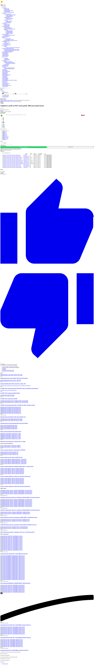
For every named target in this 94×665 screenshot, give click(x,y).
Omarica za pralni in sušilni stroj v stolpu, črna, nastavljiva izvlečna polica (15, 476)
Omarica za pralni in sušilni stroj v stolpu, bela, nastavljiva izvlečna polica (15, 486)
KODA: (1, 109)
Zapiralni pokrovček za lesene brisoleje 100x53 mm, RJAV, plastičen (14, 423)
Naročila (3, 91)
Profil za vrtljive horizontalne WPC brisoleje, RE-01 (10, 431)
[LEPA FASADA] (1, 110)
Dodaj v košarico (3, 145)
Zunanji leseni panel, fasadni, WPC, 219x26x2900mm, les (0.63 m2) (14, 553)
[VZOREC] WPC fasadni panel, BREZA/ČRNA (10, 393)
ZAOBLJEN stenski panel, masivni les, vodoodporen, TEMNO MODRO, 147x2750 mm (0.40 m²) (20, 497)
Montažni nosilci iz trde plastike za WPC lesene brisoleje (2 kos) (13, 416)
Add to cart (2, 151)
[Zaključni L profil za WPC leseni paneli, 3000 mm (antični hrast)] (10, 101)
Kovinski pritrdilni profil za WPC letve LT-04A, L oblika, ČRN (13, 383)
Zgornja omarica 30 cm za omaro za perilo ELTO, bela (11, 457)
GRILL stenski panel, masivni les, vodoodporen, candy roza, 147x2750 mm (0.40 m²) (17, 532)
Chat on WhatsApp (24, 147)
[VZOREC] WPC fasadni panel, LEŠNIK (8, 398)
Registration (7, 95)
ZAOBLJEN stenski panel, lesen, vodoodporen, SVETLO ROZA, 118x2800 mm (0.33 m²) (18, 524)
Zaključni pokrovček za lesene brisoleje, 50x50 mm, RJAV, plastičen (14, 378)
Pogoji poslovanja (5, 663)
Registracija (6, 92)
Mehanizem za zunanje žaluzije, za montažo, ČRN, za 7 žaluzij (12, 441)
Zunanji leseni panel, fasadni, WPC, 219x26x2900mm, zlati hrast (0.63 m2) (15, 624)
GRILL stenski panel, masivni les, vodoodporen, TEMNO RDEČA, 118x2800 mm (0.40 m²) (18, 517)
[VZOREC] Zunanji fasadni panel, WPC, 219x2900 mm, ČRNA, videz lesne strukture (17, 405)
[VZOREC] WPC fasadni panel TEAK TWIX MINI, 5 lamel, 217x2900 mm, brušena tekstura (19, 388)
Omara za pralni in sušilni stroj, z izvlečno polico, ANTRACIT (12, 449)
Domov (1, 100)
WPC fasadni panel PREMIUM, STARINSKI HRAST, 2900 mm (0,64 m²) (15, 583)
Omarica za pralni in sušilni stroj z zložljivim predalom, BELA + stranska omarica (16, 466)
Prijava (3, 92)
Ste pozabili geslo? (5, 96)
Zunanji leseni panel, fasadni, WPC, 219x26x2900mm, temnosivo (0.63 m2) (15, 637)
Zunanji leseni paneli (6, 100)
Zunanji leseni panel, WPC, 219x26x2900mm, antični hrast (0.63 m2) (14, 650)
